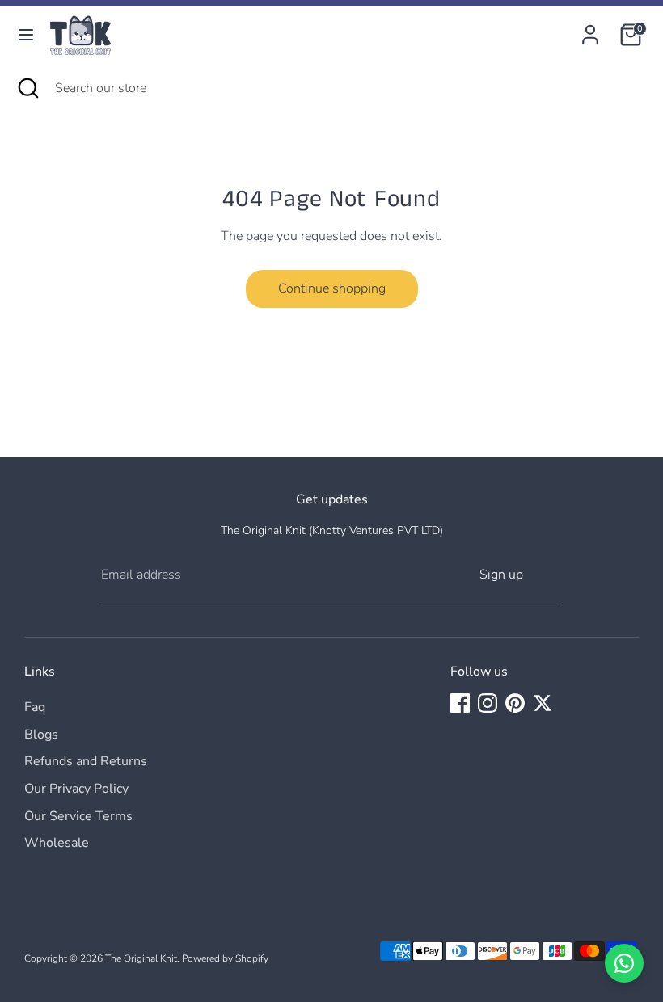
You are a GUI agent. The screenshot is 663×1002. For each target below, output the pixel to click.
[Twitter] (542, 703)
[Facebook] (460, 703)
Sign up (501, 574)
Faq (34, 707)
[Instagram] (487, 703)
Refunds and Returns (85, 761)
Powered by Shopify (225, 958)
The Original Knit (141, 958)
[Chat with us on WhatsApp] (624, 963)
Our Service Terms (78, 816)
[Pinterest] (515, 703)
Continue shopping (332, 288)
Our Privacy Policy (76, 789)
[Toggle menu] (26, 35)
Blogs (41, 734)
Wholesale (56, 843)
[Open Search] (27, 88)
